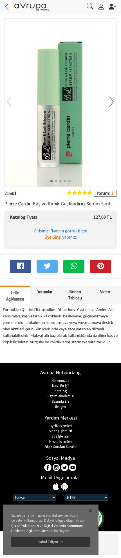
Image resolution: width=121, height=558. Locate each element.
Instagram (56, 468)
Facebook (48, 468)
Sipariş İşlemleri (60, 431)
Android (64, 487)
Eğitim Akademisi (61, 396)
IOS (56, 487)
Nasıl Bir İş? (60, 385)
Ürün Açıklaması (15, 295)
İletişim (60, 406)
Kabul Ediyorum (51, 541)
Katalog (61, 391)
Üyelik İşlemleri (61, 425)
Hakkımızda (60, 380)
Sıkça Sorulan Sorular (60, 446)
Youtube (73, 468)
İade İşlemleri (60, 436)
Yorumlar (44, 291)
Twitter (64, 468)
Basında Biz (60, 401)
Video (105, 291)
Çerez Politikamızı (25, 525)
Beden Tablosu (75, 294)
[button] (108, 102)
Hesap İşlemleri (60, 441)
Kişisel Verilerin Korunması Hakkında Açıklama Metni (47, 528)
